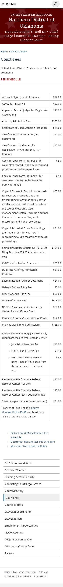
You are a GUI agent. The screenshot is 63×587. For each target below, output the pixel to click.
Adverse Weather (15, 470)
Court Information (18, 51)
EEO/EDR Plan (13, 518)
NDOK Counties (14, 532)
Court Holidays (14, 504)
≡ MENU (9, 4)
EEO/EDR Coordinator (18, 511)
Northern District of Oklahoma (31, 23)
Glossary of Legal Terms (25, 571)
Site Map (43, 571)
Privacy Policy (24, 576)
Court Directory (14, 490)
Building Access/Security (19, 477)
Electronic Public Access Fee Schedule (32, 441)
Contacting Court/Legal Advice (23, 484)
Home (4, 51)
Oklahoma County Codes (20, 546)
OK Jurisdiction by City (18, 539)
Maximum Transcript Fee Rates (28, 446)
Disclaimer (9, 576)
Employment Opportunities (21, 525)
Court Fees (12, 497)
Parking (9, 553)
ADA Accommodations (18, 463)
